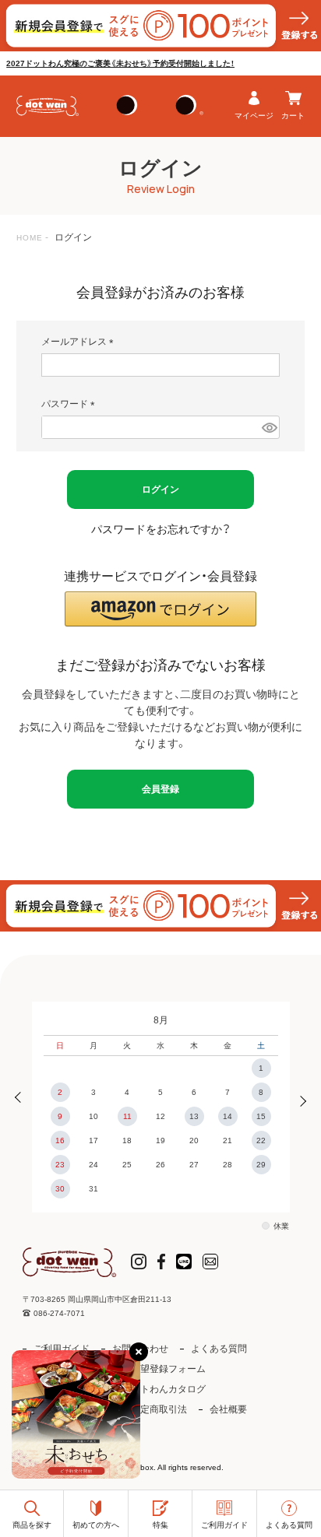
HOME (29, 237)
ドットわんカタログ (164, 1389)
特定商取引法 (159, 1409)
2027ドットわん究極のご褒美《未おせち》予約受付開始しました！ (120, 63)
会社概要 (228, 1409)
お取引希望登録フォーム (154, 1368)
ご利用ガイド (62, 1348)
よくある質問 (219, 1348)
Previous (22, 1099)
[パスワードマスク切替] (268, 427)
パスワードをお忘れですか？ (161, 529)
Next (299, 1099)
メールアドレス (79, 341)
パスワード (70, 403)
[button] (160, 608)
